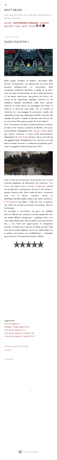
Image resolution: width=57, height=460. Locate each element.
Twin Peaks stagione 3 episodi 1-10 (19, 333)
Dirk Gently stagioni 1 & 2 (15, 330)
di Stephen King (13, 202)
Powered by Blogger (30, 452)
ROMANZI (44, 23)
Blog (26, 346)
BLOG (24, 26)
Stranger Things (40, 131)
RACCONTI (9, 26)
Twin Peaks (23, 137)
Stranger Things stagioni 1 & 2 (17, 327)
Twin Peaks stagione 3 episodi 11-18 (19, 336)
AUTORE (8, 23)
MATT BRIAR (13, 10)
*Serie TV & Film (18, 346)
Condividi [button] (7, 350)
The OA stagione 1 (12, 323)
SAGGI (18, 26)
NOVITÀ (32, 26)
